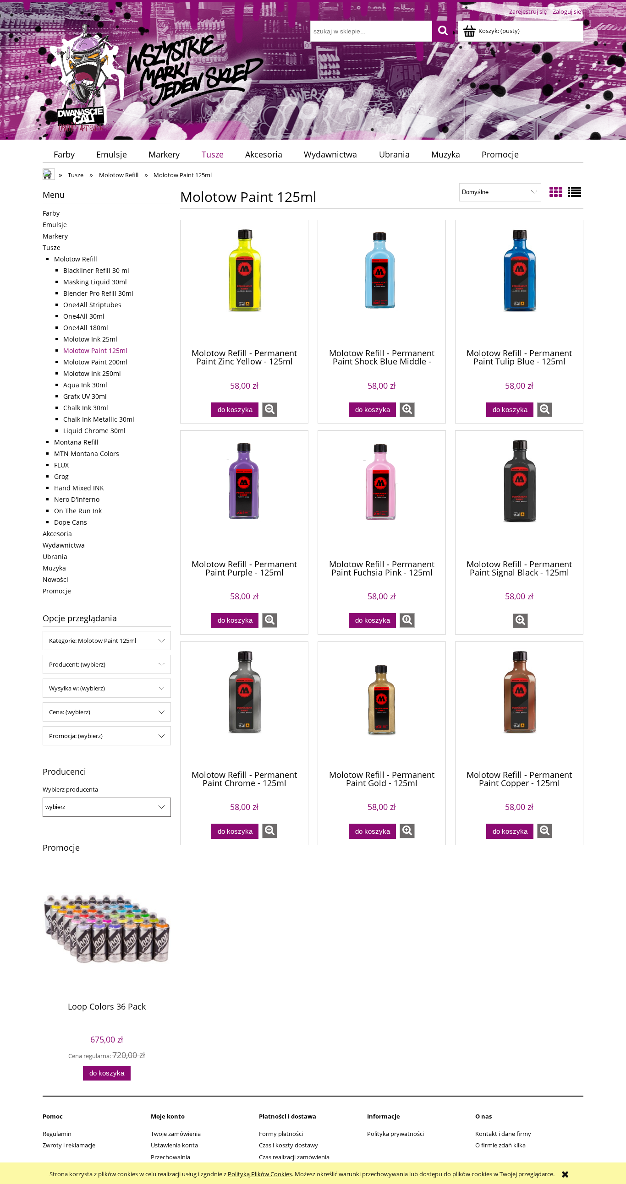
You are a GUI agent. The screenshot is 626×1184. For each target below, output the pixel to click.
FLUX (61, 465)
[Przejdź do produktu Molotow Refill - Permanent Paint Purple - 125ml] (244, 494)
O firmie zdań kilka (500, 1145)
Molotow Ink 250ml (92, 373)
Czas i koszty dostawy (288, 1145)
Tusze (51, 247)
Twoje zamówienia (176, 1134)
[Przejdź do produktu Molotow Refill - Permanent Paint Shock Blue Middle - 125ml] (381, 283)
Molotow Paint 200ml (95, 362)
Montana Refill (76, 442)
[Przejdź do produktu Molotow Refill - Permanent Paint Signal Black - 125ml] (519, 494)
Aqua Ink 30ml (85, 384)
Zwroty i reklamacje (69, 1145)
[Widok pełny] (574, 192)
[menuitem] (64, 155)
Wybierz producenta (70, 789)
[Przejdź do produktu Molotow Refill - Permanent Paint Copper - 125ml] (519, 705)
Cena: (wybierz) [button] (69, 712)
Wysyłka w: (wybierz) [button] (77, 688)
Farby (51, 213)
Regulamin (57, 1134)
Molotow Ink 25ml (90, 339)
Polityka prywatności (395, 1134)
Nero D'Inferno (76, 499)
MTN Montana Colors (86, 453)
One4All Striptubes (92, 304)
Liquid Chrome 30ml (94, 430)
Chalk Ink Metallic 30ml (98, 419)
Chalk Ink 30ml (85, 407)
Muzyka (54, 568)
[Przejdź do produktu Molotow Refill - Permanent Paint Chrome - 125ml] (244, 705)
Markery (55, 236)
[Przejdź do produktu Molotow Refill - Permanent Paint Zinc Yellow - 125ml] (244, 283)
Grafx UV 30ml (85, 396)
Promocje (57, 591)
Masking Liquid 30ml (95, 281)
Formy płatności (281, 1134)
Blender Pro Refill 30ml (98, 293)
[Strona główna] (158, 76)
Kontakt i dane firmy (503, 1134)
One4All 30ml (83, 316)
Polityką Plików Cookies (260, 1174)
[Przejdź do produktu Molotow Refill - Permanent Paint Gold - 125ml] (381, 705)
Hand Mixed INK (79, 487)
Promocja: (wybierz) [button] (76, 736)
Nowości (55, 579)
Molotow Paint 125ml (95, 350)
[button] (269, 409)
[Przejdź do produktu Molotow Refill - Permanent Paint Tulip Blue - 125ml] (519, 283)
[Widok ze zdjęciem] (555, 192)
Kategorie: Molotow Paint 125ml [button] (92, 640)
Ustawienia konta (174, 1145)
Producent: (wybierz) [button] (77, 664)
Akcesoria (57, 533)
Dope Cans (70, 522)
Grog (61, 476)
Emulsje (55, 224)
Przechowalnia (170, 1157)
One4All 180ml (85, 327)
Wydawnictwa (64, 545)
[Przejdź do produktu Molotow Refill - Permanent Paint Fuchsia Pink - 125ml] (381, 494)
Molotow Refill (75, 259)
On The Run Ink (78, 510)
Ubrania (55, 556)
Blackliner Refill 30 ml (96, 270)
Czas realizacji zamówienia (294, 1157)
